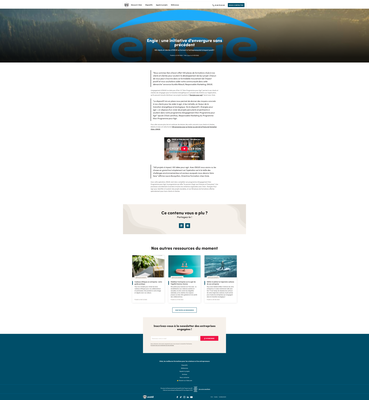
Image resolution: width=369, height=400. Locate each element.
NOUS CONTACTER (236, 5)
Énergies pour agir (196, 95)
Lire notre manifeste (204, 389)
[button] (136, 5)
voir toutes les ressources (184, 310)
